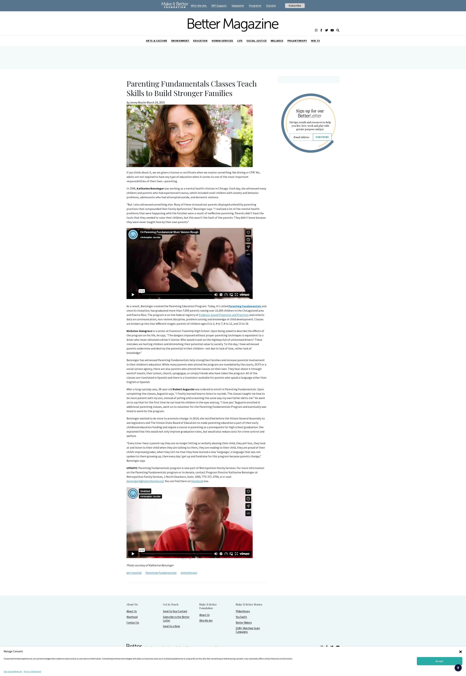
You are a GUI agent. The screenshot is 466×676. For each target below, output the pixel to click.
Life (239, 40)
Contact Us (133, 622)
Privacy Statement (32, 671)
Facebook (197, 481)
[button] (460, 651)
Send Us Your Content (175, 611)
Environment (180, 40)
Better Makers (244, 622)
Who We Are (206, 620)
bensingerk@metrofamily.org (145, 481)
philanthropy (189, 573)
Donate (271, 5)
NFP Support (219, 5)
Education (200, 40)
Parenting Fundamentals (161, 573)
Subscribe (322, 137)
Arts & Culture (156, 40)
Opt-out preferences (13, 671)
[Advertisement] (308, 187)
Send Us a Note (171, 626)
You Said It (241, 617)
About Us (132, 611)
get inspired (134, 573)
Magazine (238, 5)
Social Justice (256, 40)
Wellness (277, 40)
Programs (255, 5)
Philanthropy (297, 40)
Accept (440, 661)
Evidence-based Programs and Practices (224, 315)
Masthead (132, 617)
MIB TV (315, 40)
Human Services (222, 40)
